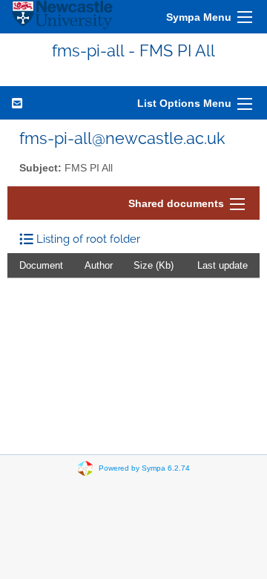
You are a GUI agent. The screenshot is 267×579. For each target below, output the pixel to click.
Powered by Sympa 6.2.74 (144, 468)
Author (99, 265)
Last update (222, 265)
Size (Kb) (154, 265)
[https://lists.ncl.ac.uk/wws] (62, 16)
